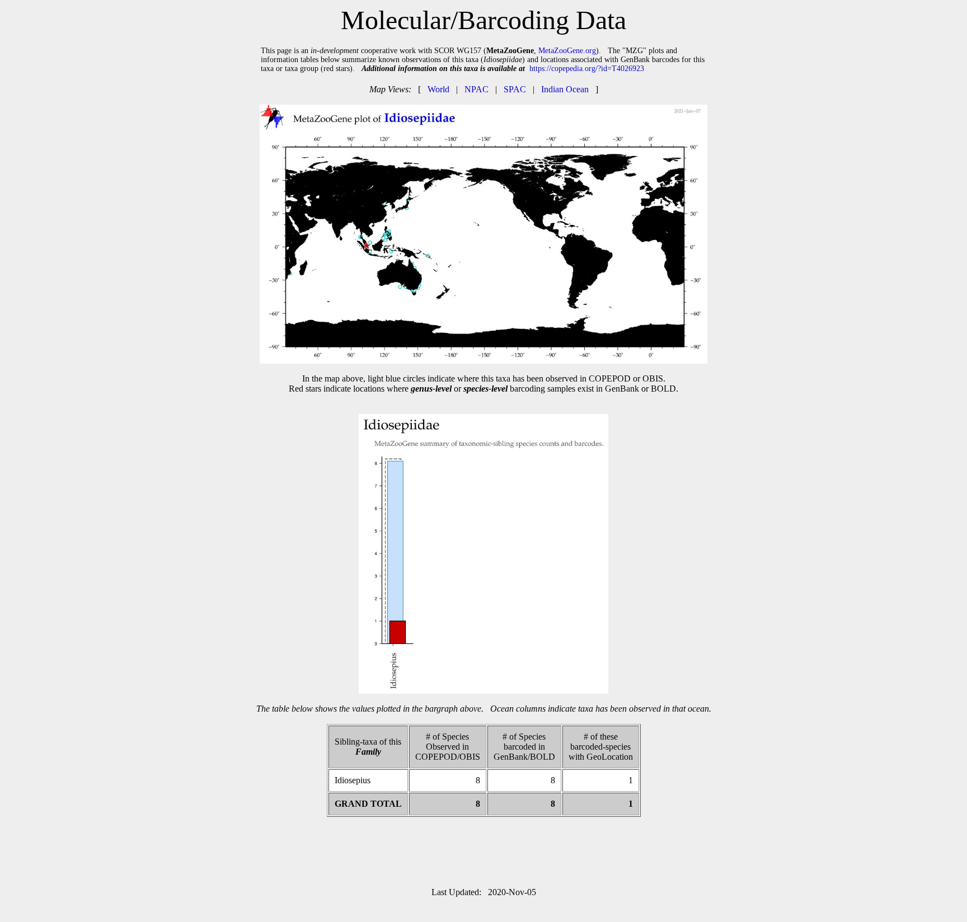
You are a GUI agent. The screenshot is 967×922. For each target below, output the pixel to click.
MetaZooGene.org (567, 50)
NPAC (476, 89)
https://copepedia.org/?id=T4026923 (586, 68)
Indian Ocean (565, 89)
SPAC (515, 89)
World (438, 89)
